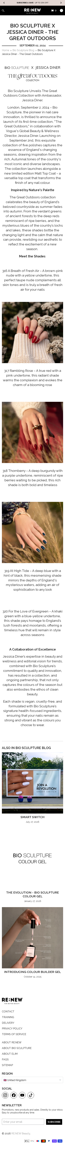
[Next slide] (60, 3)
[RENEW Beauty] (32, 11)
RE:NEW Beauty (20, 1133)
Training (8, 1017)
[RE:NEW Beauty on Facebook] (13, 1095)
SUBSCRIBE (54, 1122)
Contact (8, 1011)
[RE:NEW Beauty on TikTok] (30, 1095)
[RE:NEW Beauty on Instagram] (5, 1095)
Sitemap (7, 1065)
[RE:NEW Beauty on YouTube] (22, 1095)
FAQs (5, 1059)
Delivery (8, 1022)
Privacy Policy (12, 1028)
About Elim (10, 1053)
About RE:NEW (11, 1042)
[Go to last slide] (4, 3)
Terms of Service (14, 1034)
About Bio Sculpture (17, 1048)
